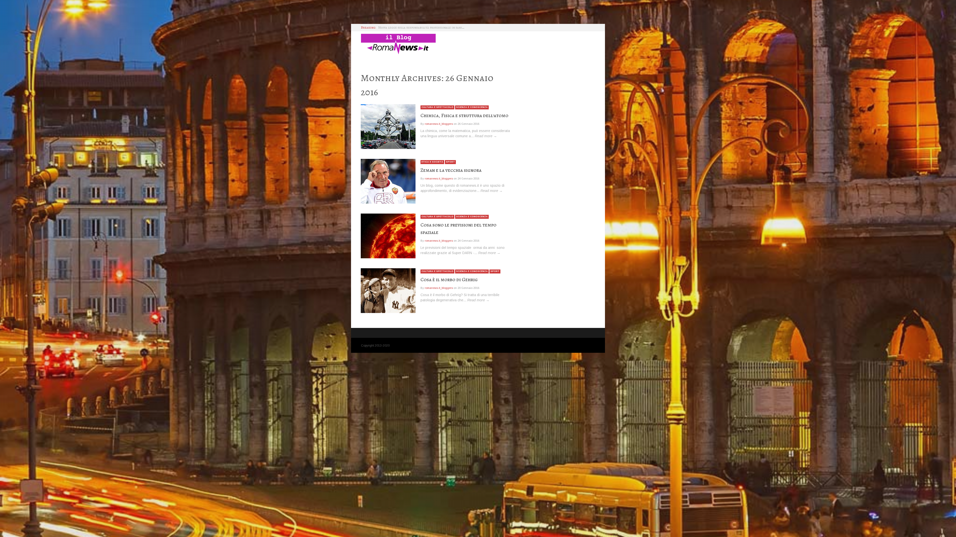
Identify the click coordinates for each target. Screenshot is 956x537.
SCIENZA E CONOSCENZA (472, 107)
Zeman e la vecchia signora (450, 170)
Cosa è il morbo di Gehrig (449, 279)
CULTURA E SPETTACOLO (437, 107)
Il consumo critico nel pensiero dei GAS (408, 28)
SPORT (450, 162)
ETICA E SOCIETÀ (432, 162)
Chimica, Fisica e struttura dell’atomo (464, 115)
